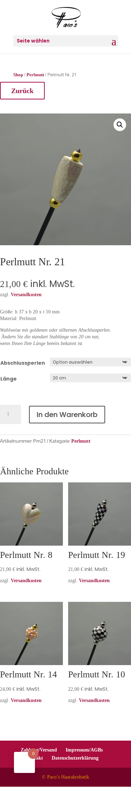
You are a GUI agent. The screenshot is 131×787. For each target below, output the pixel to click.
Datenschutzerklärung (75, 758)
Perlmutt (35, 74)
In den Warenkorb (67, 414)
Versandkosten (26, 580)
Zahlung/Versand (39, 750)
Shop (18, 74)
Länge (8, 378)
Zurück (22, 91)
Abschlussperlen (22, 362)
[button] (120, 124)
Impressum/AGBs (84, 750)
